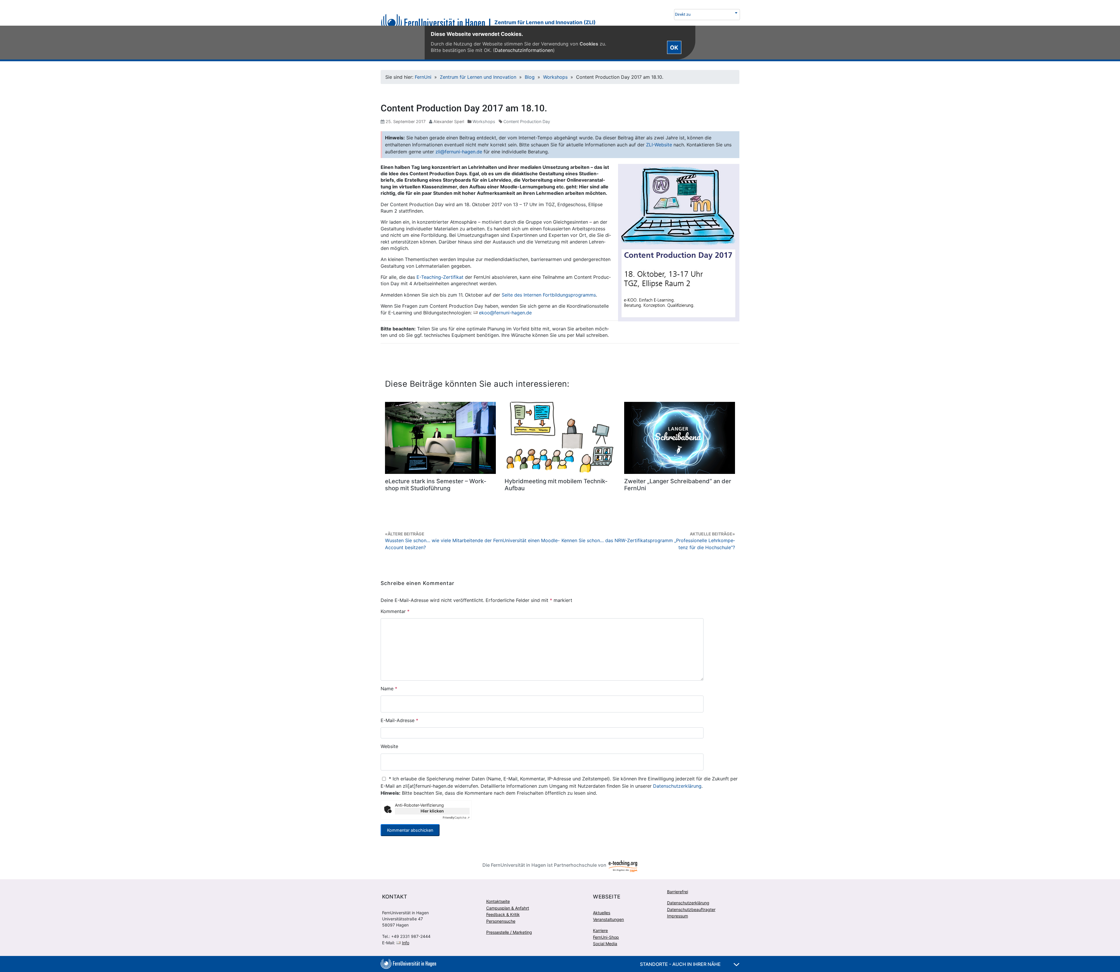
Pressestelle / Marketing (509, 932)
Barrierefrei (677, 891)
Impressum (677, 915)
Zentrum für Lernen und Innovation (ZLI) (545, 22)
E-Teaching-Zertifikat (439, 277)
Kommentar (395, 611)
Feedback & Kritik (503, 914)
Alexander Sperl (448, 121)
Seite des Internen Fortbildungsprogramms (549, 295)
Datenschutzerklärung (677, 786)
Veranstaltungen (608, 919)
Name (389, 688)
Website (389, 746)
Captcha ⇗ (456, 817)
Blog (530, 77)
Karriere (600, 930)
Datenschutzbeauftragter (691, 909)
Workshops (555, 77)
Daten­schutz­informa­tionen (524, 50)
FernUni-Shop (606, 937)
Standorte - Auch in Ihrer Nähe (681, 964)
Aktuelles (601, 912)
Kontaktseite (498, 901)
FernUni (423, 77)
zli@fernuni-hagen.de (458, 152)
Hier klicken (432, 810)
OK (674, 47)
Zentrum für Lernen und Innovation (478, 77)
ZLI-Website (659, 145)
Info (405, 942)
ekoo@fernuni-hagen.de (505, 313)
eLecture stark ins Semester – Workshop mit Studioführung (435, 485)
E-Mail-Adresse (399, 720)
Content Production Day (526, 121)
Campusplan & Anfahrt (507, 908)
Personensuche (500, 921)
